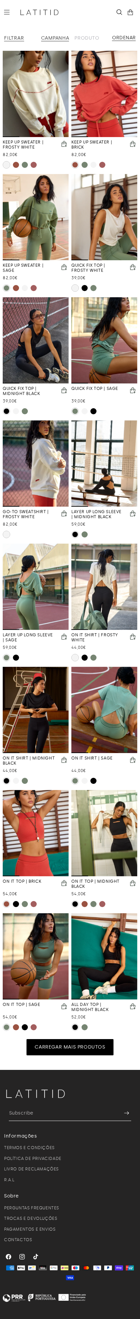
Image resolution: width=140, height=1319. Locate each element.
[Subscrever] (123, 1113)
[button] (9, 12)
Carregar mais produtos (70, 1047)
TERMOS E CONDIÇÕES (29, 1147)
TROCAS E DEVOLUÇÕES (30, 1218)
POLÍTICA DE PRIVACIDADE (33, 1158)
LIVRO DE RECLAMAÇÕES (31, 1169)
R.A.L (9, 1180)
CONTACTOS (18, 1239)
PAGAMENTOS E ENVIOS (29, 1229)
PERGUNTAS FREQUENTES (31, 1208)
